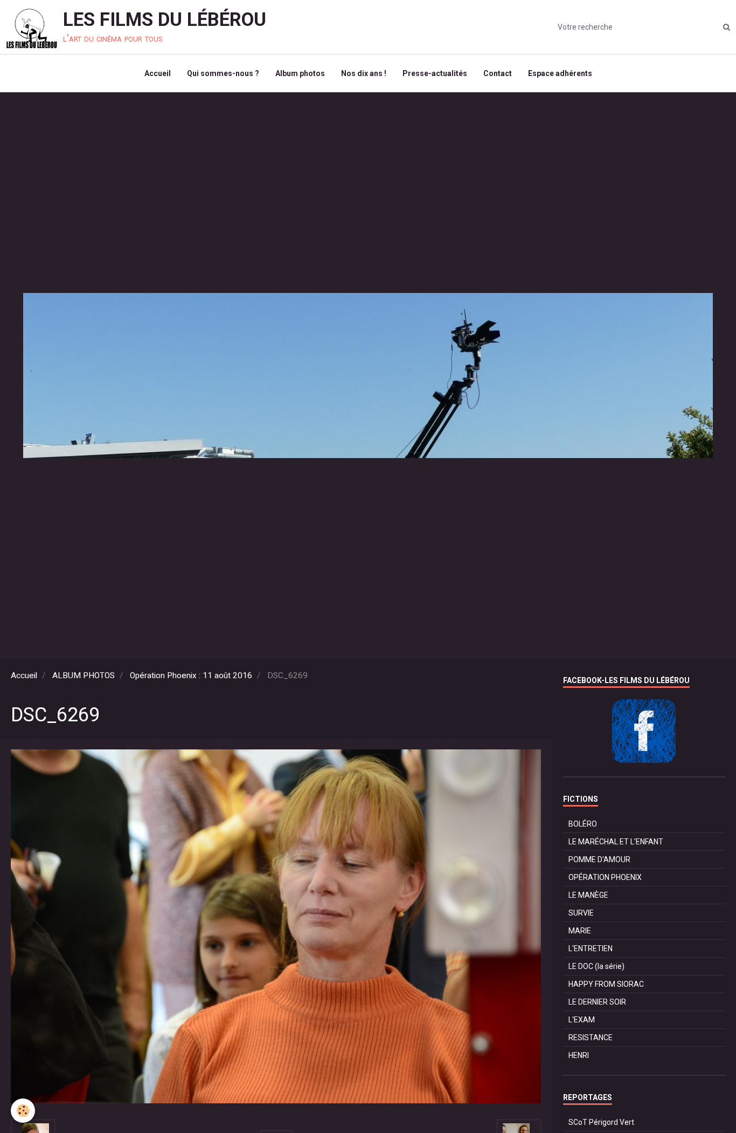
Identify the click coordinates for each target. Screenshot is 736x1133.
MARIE (579, 930)
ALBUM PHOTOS (83, 675)
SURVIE (581, 913)
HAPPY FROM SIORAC (606, 984)
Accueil (157, 73)
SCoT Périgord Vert (601, 1122)
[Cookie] (23, 1110)
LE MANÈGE (588, 895)
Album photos (300, 73)
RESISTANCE (590, 1037)
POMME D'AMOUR (599, 859)
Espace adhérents (560, 73)
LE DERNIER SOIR (597, 1002)
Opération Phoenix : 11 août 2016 (191, 675)
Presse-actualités (434, 73)
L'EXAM (581, 1019)
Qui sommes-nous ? (223, 73)
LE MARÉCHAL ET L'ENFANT (615, 841)
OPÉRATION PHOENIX (605, 877)
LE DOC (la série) (596, 966)
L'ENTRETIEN (590, 948)
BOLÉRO (582, 824)
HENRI (578, 1055)
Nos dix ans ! (363, 73)
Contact (497, 73)
